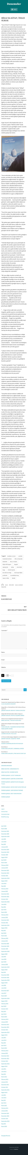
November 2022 (5, 896)
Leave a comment (19, 585)
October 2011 (4, 1087)
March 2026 (4, 828)
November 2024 (5, 852)
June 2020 (3, 959)
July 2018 (3, 985)
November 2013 (5, 1027)
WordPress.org (5, 817)
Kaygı (4, 570)
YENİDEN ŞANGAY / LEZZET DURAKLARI (11, 775)
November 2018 (5, 977)
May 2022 (3, 907)
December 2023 (5, 870)
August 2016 (4, 1001)
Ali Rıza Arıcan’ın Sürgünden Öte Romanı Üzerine (11, 718)
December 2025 (5, 831)
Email (2, 660)
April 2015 (3, 1006)
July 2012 (3, 1069)
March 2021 (4, 935)
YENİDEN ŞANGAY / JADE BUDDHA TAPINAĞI (12, 790)
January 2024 (4, 868)
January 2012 (4, 1082)
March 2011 (4, 1105)
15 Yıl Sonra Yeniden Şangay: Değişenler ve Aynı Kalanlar (13, 737)
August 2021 (4, 928)
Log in (2, 809)
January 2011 (4, 1110)
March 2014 (4, 1016)
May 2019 (3, 972)
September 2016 (5, 998)
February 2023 (4, 888)
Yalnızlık (13, 578)
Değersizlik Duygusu (7, 564)
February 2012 (4, 1079)
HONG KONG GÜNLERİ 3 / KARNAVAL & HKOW (12, 748)
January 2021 (4, 941)
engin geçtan (5, 567)
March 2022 (4, 912)
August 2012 (4, 1066)
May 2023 (3, 886)
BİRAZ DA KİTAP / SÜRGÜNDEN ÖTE (10, 769)
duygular (16, 564)
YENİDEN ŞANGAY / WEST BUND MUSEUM (11, 793)
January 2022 (4, 917)
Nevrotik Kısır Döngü (7, 572)
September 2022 (5, 901)
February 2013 (4, 1050)
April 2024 (3, 860)
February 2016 (4, 1003)
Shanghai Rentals (5, 1135)
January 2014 (4, 1022)
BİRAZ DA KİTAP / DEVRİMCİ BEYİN (9, 772)
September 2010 (5, 1121)
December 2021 (5, 920)
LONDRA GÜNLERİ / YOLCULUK (8, 733)
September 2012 (5, 1063)
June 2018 (3, 988)
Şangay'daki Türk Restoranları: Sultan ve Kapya (11, 713)
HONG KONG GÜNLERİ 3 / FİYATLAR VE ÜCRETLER (13, 753)
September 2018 (5, 980)
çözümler (20, 556)
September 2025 (5, 836)
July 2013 (3, 1037)
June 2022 (3, 904)
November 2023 (5, 873)
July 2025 (3, 839)
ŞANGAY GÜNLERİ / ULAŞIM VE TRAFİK (10, 738)
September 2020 (5, 951)
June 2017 (3, 993)
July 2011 (3, 1095)
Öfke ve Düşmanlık (18, 559)
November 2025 (5, 834)
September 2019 (5, 967)
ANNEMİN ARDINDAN (6, 765)
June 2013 (3, 1040)
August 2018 (4, 982)
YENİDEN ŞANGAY (5, 797)
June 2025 (3, 841)
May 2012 (3, 1074)
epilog (12, 567)
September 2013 (5, 1032)
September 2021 (5, 925)
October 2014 (4, 1009)
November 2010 (5, 1116)
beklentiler (5, 561)
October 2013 (4, 1029)
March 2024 (4, 862)
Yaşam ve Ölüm (6, 578)
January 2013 (4, 1053)
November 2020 (5, 946)
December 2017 (5, 990)
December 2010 (5, 1113)
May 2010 (3, 1124)
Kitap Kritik (3, 587)
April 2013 (3, 1045)
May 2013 (3, 1043)
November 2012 (5, 1058)
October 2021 (4, 922)
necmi (6, 585)
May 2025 (3, 844)
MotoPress (16, 1149)
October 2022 (4, 899)
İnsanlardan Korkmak (7, 559)
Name (3, 652)
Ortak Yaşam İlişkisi (18, 572)
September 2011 (5, 1090)
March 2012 (4, 1077)
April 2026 (3, 826)
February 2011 (4, 1108)
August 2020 (4, 954)
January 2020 (4, 964)
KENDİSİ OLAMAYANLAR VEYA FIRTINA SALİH (12, 743)
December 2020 (5, 943)
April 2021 (3, 933)
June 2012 (3, 1071)
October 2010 (4, 1118)
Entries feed (4, 811)
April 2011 (3, 1103)
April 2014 (3, 1014)
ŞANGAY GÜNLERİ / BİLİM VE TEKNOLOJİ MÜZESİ (13, 710)
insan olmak (19, 567)
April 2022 (3, 909)
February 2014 (4, 1019)
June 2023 (3, 883)
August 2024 (4, 857)
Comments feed (5, 814)
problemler (5, 575)
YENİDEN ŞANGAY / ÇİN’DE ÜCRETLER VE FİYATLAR (13, 787)
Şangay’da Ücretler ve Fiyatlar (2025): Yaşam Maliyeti (12, 732)
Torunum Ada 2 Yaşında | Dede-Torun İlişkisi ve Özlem (12, 702)
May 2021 (3, 930)
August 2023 (4, 881)
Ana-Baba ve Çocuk (11, 556)
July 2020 (3, 956)
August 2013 (4, 1035)
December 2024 (5, 849)
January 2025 (4, 847)
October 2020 (4, 949)
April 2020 (3, 962)
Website (3, 667)
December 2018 (5, 975)
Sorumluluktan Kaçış (14, 575)
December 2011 (5, 1084)
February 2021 (4, 938)
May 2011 (3, 1100)
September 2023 (5, 878)
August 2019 (4, 969)
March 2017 (4, 996)
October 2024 (4, 854)
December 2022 (5, 894)
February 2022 (4, 915)
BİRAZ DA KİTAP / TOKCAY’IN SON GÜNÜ (11, 720)
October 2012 (4, 1061)
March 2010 (4, 1126)
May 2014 (3, 1011)
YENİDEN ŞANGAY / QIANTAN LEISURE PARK (12, 778)
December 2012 (5, 1056)
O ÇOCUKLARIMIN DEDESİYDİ (8, 704)
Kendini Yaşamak (11, 570)
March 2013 (4, 1048)
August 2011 (4, 1092)
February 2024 (4, 865)
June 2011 (3, 1097)
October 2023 (4, 875)
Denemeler (14, 4)
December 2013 (5, 1024)
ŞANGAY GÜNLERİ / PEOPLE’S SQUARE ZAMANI (12, 715)
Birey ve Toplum (13, 561)
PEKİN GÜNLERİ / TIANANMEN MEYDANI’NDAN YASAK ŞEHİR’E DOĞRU (12, 727)
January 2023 (4, 891)
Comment (4, 630)
